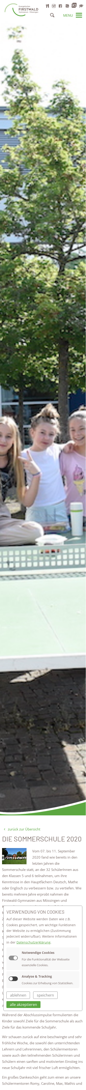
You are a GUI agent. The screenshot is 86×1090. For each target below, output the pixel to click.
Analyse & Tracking (37, 976)
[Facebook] (60, 5)
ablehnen (18, 995)
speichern (45, 995)
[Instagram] (53, 5)
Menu (68, 15)
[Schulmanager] (80, 5)
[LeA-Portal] (67, 5)
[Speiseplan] (47, 5)
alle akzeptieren (23, 1004)
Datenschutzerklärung (33, 942)
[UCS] (74, 5)
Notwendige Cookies (38, 952)
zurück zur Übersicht (23, 829)
